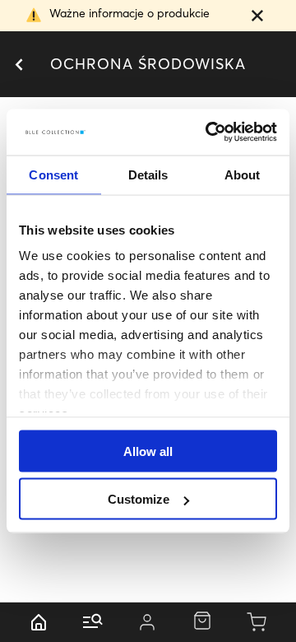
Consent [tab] (53, 174)
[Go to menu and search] (93, 622)
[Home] (39, 622)
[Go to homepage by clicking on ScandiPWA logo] (148, 64)
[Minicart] (256, 622)
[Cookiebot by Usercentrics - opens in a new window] (209, 132)
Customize (138, 499)
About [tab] (242, 174)
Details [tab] (148, 174)
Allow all (148, 451)
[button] (257, 17)
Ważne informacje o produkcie (129, 13)
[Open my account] (147, 622)
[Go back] (18, 64)
